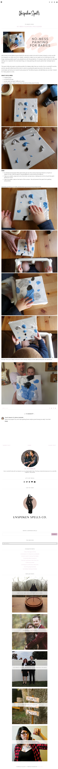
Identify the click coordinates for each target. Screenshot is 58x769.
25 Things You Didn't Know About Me (30, 564)
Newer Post (6, 445)
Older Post (52, 445)
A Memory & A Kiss (30, 562)
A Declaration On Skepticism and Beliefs (30, 554)
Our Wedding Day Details (30, 630)
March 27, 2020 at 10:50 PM (16, 417)
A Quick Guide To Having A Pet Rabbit (29, 556)
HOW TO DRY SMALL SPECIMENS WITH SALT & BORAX (30, 593)
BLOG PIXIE (40, 766)
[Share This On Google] (56, 408)
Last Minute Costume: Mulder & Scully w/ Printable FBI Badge (30, 667)
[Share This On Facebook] (49, 408)
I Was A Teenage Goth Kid (30, 551)
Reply (6, 421)
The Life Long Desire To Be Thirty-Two (30, 560)
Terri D (6, 417)
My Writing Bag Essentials (30, 566)
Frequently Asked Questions (29, 558)
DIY (7, 408)
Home (29, 445)
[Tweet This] (52, 408)
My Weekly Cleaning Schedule (30, 568)
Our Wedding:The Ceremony (29, 704)
